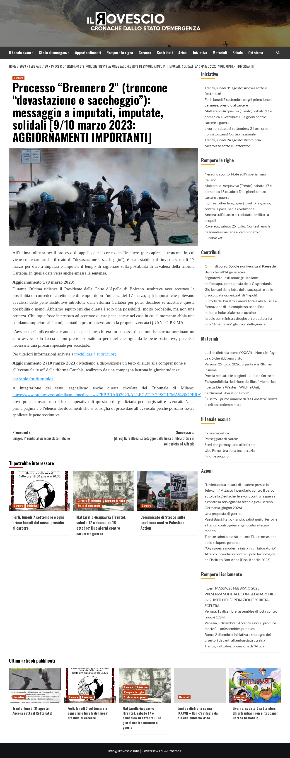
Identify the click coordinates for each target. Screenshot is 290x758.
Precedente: (41, 435)
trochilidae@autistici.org (95, 354)
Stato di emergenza (54, 52)
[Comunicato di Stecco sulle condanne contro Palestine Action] (167, 491)
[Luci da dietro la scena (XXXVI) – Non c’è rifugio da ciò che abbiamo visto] (200, 685)
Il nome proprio (217, 456)
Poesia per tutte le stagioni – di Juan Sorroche (240, 375)
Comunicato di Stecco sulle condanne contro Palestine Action (162, 522)
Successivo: (154, 438)
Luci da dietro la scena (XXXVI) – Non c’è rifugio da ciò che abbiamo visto (198, 713)
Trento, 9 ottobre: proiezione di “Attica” (235, 646)
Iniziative (200, 52)
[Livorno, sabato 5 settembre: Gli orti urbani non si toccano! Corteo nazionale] (255, 685)
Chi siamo (255, 52)
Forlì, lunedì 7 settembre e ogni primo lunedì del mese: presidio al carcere (38, 522)
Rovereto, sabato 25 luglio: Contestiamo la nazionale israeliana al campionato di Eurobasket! (238, 232)
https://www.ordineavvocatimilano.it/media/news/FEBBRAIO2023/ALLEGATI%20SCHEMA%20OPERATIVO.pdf (115, 394)
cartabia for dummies (32, 378)
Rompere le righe (119, 52)
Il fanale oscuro (21, 52)
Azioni (182, 52)
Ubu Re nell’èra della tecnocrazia (230, 450)
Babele (237, 52)
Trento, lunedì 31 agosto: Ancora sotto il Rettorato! (32, 710)
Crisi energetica (217, 433)
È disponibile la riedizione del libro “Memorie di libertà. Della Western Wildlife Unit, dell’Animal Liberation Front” (241, 387)
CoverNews (151, 751)
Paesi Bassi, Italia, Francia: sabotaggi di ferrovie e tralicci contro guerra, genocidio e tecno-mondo (241, 525)
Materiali (220, 52)
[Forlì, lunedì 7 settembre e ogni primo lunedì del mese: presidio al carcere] (39, 491)
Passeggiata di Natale (221, 438)
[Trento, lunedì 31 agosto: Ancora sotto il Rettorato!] (35, 685)
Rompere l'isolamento (221, 574)
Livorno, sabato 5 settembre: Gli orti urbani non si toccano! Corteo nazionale (255, 713)
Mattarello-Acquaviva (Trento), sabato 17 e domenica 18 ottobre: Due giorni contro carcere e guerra (101, 525)
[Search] (278, 52)
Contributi (165, 52)
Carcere (145, 52)
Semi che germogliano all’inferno (230, 444)
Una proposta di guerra (223, 513)
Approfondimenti (88, 52)
